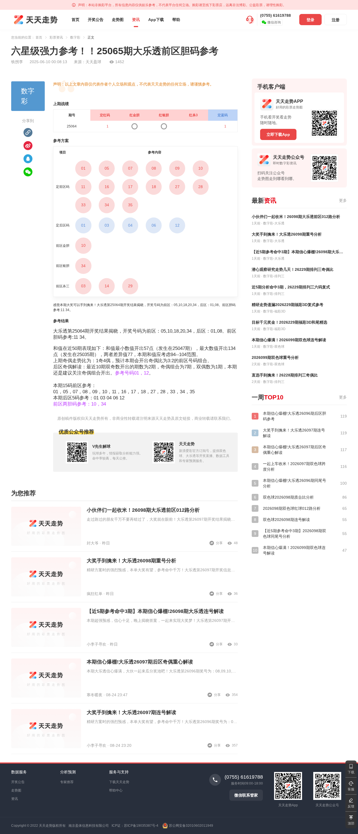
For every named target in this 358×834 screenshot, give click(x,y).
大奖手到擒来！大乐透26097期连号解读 (131, 712)
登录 (310, 20)
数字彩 (75, 37)
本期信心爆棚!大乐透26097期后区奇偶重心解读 (140, 662)
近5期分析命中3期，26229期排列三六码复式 (291, 287)
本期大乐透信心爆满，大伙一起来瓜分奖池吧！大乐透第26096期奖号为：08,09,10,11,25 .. (162, 671)
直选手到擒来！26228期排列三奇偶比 (285, 375)
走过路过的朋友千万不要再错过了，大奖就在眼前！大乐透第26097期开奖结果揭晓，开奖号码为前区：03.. (162, 519)
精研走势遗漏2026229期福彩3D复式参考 (287, 304)
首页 (75, 19)
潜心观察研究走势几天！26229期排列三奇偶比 (292, 269)
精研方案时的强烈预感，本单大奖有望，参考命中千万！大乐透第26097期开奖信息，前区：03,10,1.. (162, 570)
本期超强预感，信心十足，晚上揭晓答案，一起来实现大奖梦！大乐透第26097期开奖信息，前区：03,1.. (162, 620)
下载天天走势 (119, 782)
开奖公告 (95, 19)
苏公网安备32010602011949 (191, 826)
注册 (336, 20)
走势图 (118, 19)
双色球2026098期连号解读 (286, 519)
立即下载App (278, 134)
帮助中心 (116, 790)
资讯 (136, 19)
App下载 (156, 19)
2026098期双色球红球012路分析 (292, 508)
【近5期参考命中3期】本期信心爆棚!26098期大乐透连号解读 (155, 611)
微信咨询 (274, 22)
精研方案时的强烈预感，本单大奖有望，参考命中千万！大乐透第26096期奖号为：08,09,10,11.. (162, 721)
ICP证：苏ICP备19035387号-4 (135, 826)
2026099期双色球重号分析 (275, 357)
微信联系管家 (246, 795)
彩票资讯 (56, 37)
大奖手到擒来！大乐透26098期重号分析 (131, 560)
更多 (343, 200)
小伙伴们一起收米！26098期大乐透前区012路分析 (143, 510)
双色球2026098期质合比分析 (288, 497)
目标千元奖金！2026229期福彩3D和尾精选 (289, 322)
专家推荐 (67, 782)
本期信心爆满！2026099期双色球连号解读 (289, 340)
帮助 (176, 19)
